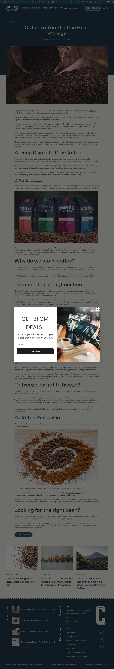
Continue (35, 351)
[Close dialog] (98, 309)
